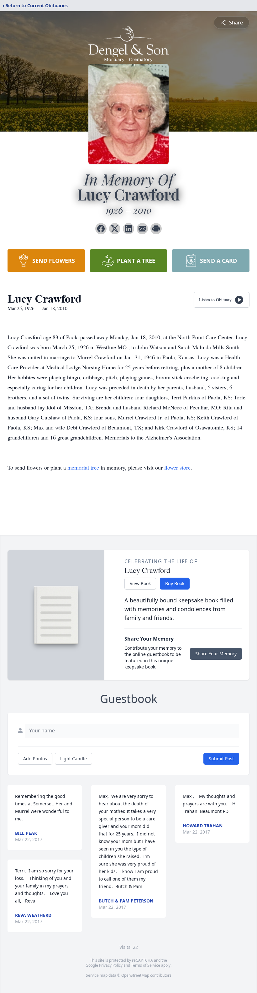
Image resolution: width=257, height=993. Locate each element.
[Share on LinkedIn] (128, 228)
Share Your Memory (216, 654)
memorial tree (83, 467)
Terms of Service (145, 965)
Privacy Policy (111, 965)
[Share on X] (114, 228)
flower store (177, 467)
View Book (140, 583)
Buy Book (174, 583)
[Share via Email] (142, 228)
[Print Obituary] (156, 228)
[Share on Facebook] (101, 228)
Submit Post (221, 759)
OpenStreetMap (135, 975)
